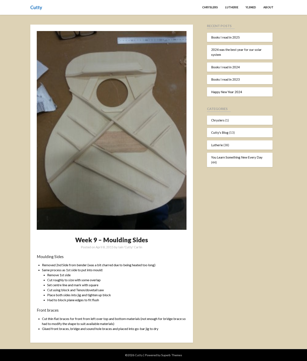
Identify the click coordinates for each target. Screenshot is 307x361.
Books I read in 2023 (225, 79)
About (268, 7)
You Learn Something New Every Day (237, 157)
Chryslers (210, 7)
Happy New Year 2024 (226, 92)
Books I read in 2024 (225, 67)
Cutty (36, 7)
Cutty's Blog (219, 132)
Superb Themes (171, 355)
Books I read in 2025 (225, 37)
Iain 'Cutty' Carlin (130, 247)
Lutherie (231, 7)
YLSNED (251, 7)
